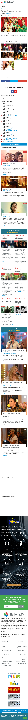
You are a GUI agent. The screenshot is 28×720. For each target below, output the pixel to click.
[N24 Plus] (14, 676)
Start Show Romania (12, 353)
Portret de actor (5, 654)
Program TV (5, 641)
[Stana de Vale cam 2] (14, 704)
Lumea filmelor (5, 663)
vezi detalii (5, 174)
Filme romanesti (5, 659)
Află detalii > (21, 716)
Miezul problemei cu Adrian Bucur (13, 115)
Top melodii (21, 570)
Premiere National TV (22, 647)
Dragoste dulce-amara (9, 163)
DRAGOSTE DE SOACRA (11, 131)
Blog (7, 570)
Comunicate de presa (21, 661)
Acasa (3, 639)
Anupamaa (8, 129)
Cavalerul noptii (9, 127)
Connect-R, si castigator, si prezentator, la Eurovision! (11, 446)
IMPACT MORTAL (9, 140)
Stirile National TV (6, 650)
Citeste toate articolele (13, 585)
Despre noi (20, 639)
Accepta (24, 718)
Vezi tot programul (13, 144)
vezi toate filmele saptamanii (14, 232)
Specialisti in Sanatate (10, 121)
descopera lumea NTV (14, 330)
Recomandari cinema (7, 661)
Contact (24, 659)
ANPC (24, 665)
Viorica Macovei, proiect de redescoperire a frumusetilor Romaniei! (12, 415)
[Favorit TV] (14, 690)
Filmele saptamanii (6, 643)
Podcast (21, 549)
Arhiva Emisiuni (21, 650)
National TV (23, 710)
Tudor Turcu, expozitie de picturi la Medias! (13, 351)
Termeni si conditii (22, 663)
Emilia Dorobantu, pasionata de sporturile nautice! (12, 383)
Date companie (22, 654)
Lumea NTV (21, 641)
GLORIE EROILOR (9, 141)
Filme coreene (5, 658)
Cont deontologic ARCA (21, 656)
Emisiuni (7, 549)
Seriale (19, 643)
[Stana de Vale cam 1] (14, 697)
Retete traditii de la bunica (6, 666)
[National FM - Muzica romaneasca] (14, 683)
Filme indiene (5, 656)
